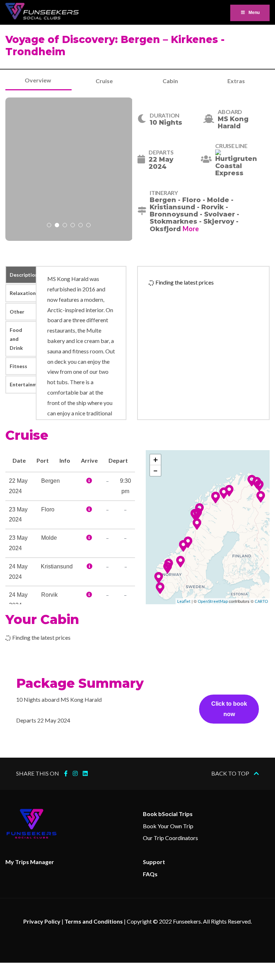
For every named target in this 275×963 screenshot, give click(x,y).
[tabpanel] (68, 169)
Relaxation (23, 293)
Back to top (230, 773)
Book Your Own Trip (168, 826)
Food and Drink (16, 339)
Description (23, 275)
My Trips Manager (29, 861)
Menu (254, 12)
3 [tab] (65, 226)
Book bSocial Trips (168, 813)
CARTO (261, 601)
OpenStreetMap (213, 601)
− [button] (155, 470)
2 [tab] (57, 226)
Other (17, 312)
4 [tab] (73, 226)
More (191, 229)
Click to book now (229, 709)
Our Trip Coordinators (170, 837)
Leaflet (183, 601)
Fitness (18, 366)
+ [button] (155, 459)
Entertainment (23, 384)
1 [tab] (49, 226)
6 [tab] (88, 226)
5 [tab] (81, 226)
